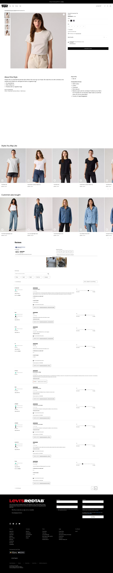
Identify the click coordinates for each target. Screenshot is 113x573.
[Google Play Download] (13, 552)
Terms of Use (98, 512)
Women (9, 10)
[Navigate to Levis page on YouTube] (19, 523)
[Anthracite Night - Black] (71, 21)
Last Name (84, 499)
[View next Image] (65, 40)
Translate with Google (36, 333)
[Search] (105, 6)
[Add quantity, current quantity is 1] (106, 37)
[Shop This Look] (2, 180)
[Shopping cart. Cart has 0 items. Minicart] (110, 6)
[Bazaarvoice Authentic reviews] (20, 247)
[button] (107, 6)
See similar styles (78, 33)
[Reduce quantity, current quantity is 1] (102, 37)
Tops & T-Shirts (13, 10)
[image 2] (37, 67)
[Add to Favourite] (64, 14)
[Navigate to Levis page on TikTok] (16, 523)
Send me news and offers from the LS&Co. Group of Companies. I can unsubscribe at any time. (68, 510)
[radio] (69, 27)
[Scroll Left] (108, 189)
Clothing (6, 10)
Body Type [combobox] (38, 277)
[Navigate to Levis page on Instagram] (10, 523)
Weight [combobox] (30, 277)
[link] (20, 563)
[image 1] (36, 67)
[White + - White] (68, 21)
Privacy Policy (89, 513)
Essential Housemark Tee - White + (45, 365)
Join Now (93, 516)
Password (84, 504)
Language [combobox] (46, 277)
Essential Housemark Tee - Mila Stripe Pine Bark (47, 307)
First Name (58, 499)
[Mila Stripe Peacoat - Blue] (74, 21)
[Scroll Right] (111, 189)
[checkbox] (56, 510)
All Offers (62, 1)
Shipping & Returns (73, 43)
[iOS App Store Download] (21, 552)
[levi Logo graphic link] (4, 5)
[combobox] (91, 281)
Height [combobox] (24, 277)
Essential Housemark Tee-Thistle (45, 483)
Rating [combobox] (17, 277)
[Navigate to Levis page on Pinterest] (13, 523)
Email (57, 504)
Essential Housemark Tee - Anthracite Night (46, 321)
